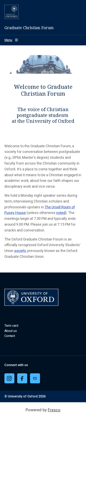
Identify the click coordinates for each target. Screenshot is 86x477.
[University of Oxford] (11, 12)
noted (60, 213)
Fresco (54, 409)
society (20, 251)
